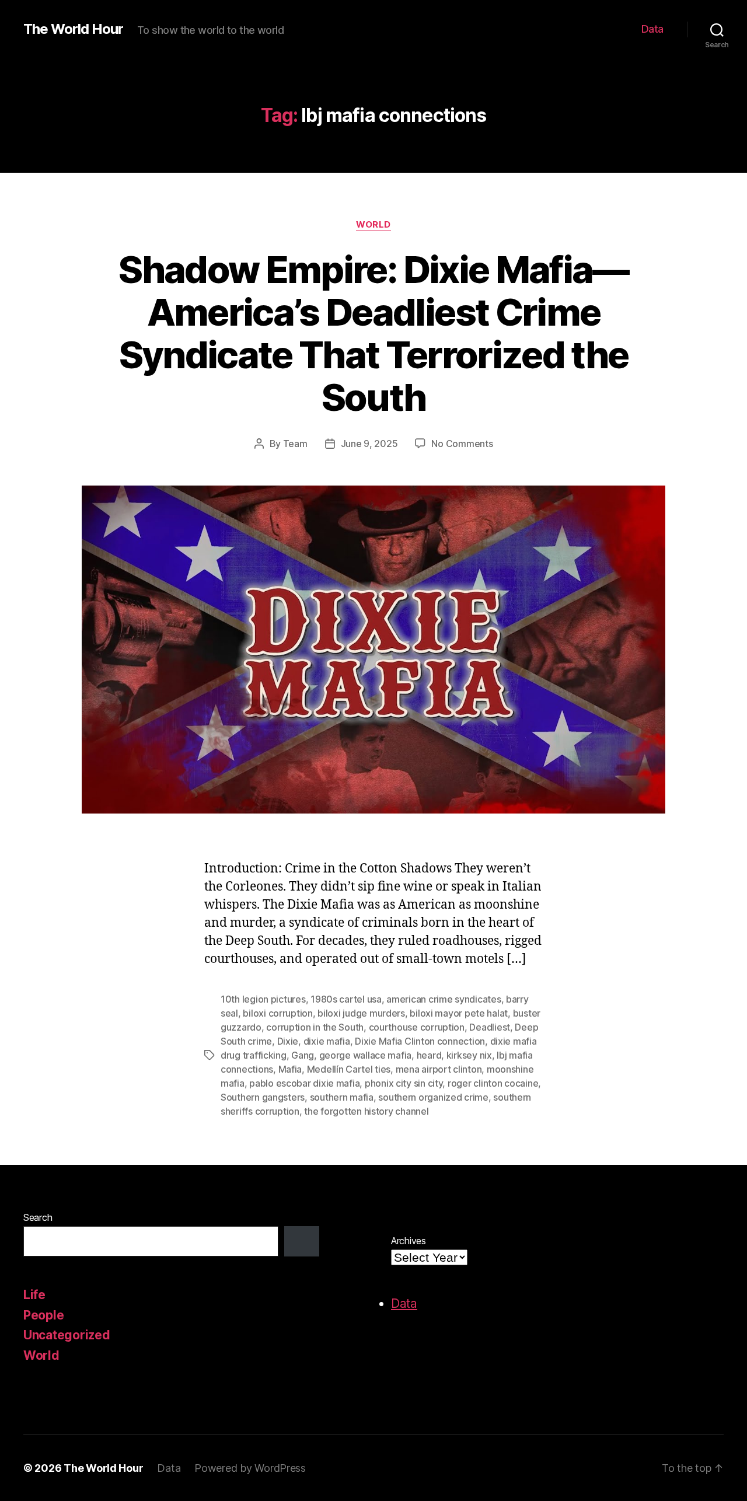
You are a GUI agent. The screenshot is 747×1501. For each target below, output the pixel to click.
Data (652, 29)
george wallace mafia (365, 1055)
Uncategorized (66, 1335)
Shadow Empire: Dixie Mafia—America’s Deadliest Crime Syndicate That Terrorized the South (373, 333)
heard (429, 1055)
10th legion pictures (263, 999)
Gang (302, 1055)
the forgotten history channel (366, 1111)
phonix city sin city (404, 1083)
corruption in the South (315, 1027)
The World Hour (73, 29)
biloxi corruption (277, 1013)
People (43, 1315)
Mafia (290, 1069)
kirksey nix (469, 1055)
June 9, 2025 (369, 443)
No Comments (462, 443)
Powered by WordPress (250, 1468)
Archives (408, 1241)
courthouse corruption (417, 1027)
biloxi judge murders (361, 1013)
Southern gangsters (263, 1097)
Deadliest (489, 1027)
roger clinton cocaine (493, 1083)
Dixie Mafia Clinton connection (420, 1041)
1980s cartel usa (346, 999)
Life (34, 1294)
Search (37, 1217)
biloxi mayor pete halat (459, 1013)
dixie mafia (326, 1041)
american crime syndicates (443, 999)
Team (295, 443)
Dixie (288, 1041)
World (373, 224)
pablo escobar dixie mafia (304, 1083)
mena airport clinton (439, 1069)
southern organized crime (433, 1097)
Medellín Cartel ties (349, 1069)
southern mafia (342, 1097)
